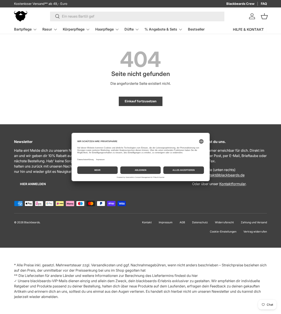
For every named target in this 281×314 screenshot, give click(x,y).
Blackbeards (32, 222)
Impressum (166, 222)
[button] (264, 16)
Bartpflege (23, 29)
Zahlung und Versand (254, 222)
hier (195, 275)
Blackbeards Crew (240, 3)
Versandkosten (103, 265)
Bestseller (196, 29)
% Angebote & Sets (160, 29)
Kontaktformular (232, 184)
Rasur (47, 29)
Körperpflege (74, 29)
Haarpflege (104, 29)
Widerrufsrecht (224, 222)
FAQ (264, 3)
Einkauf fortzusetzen (141, 101)
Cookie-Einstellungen (223, 231)
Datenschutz (200, 222)
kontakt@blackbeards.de (224, 175)
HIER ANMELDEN (33, 184)
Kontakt (147, 222)
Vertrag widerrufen (255, 231)
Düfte (129, 29)
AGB (182, 222)
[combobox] (137, 16)
